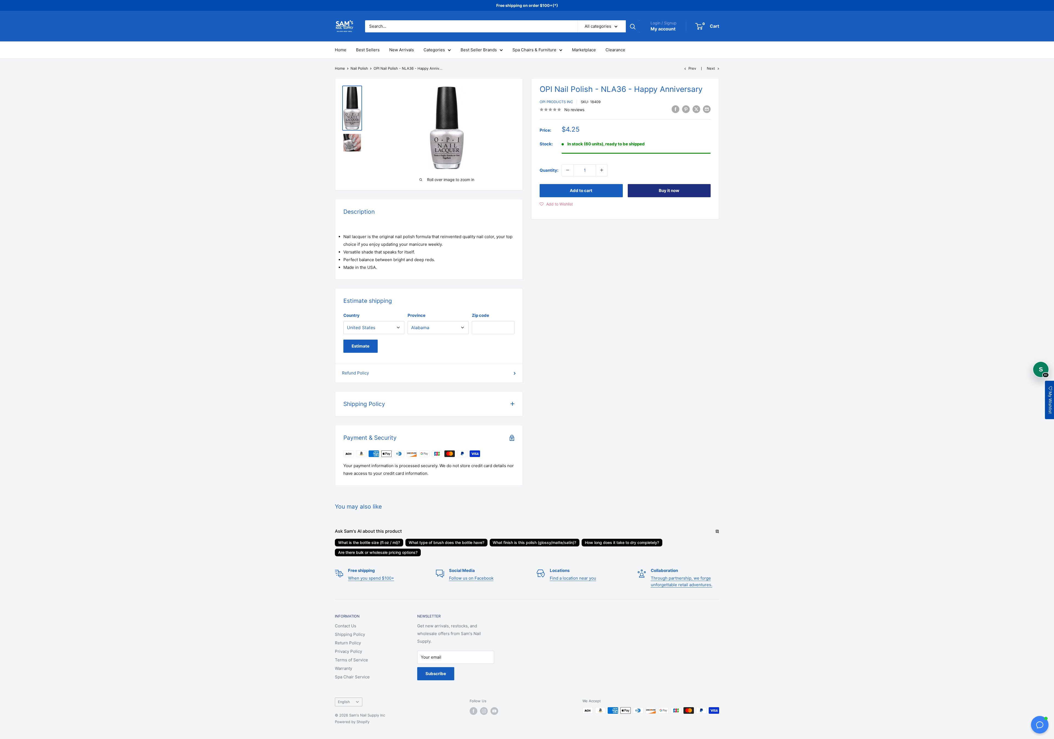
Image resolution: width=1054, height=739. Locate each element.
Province (416, 315)
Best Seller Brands (479, 49)
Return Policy (348, 642)
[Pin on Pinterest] (686, 109)
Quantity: (549, 170)
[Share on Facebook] (675, 109)
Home (340, 49)
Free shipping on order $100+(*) (527, 5)
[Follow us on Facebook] (473, 711)
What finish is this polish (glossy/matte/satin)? (534, 542)
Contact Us (345, 625)
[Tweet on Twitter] (696, 109)
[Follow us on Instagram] (484, 711)
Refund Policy (355, 373)
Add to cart (581, 190)
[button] (556, 204)
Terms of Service (351, 659)
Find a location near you (573, 578)
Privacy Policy (348, 651)
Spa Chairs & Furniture (534, 49)
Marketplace (584, 49)
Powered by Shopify (352, 722)
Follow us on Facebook (471, 578)
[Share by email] (707, 109)
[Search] (633, 26)
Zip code (480, 315)
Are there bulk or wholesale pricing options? (377, 552)
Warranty (343, 668)
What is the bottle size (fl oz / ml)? (369, 542)
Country (351, 315)
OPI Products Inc (556, 102)
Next (711, 68)
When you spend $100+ (371, 578)
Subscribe (435, 673)
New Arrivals (401, 49)
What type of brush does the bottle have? (446, 542)
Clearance (615, 49)
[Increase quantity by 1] (601, 170)
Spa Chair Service (352, 676)
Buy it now (669, 190)
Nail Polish (359, 68)
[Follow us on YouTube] (494, 711)
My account (663, 29)
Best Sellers (368, 49)
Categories (434, 49)
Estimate (360, 346)
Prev (692, 68)
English (344, 702)
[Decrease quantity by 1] (567, 170)
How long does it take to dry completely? (622, 542)
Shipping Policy (350, 634)
